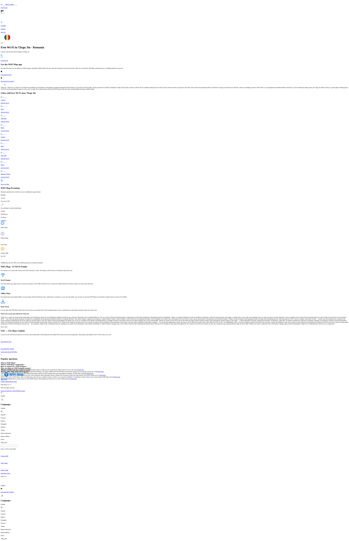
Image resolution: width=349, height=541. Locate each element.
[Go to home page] (7, 3)
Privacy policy (12, 391)
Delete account (20, 391)
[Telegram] (6, 380)
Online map (4, 381)
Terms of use (4, 391)
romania (3, 29)
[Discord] (4, 380)
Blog (8, 381)
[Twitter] (2, 380)
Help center (13, 381)
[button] (174, 394)
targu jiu (3, 32)
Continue (3, 220)
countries (3, 25)
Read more (81, 370)
